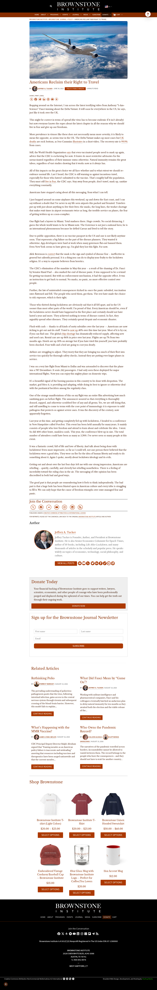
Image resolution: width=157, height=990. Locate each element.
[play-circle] (71, 933)
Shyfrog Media (147, 979)
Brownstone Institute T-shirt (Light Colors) (50, 822)
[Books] (84, 563)
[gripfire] (67, 933)
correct (51, 254)
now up (74, 330)
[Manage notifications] (6, 984)
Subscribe (79, 646)
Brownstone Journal (57, 19)
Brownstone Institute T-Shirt (81, 822)
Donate (106, 917)
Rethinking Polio (43, 678)
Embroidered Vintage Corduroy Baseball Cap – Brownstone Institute (50, 874)
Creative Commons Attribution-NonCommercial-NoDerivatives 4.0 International (33, 979)
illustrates (78, 141)
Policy (70, 19)
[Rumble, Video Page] (109, 563)
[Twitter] (92, 563)
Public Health (78, 88)
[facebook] (59, 933)
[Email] (80, 563)
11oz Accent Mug (113, 871)
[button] (51, 6)
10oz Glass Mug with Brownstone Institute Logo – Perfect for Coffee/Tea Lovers (82, 876)
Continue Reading (42, 713)
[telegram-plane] (94, 933)
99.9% (124, 141)
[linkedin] (78, 933)
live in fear (50, 181)
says (69, 152)
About (50, 917)
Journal (79, 917)
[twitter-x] (63, 933)
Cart (114, 917)
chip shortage (68, 333)
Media (87, 917)
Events (70, 917)
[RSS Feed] (88, 563)
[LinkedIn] (96, 563)
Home (42, 917)
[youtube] (75, 933)
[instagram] (82, 933)
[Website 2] (113, 563)
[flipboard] (90, 933)
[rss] (97, 933)
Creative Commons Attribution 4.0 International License (65, 513)
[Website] (105, 563)
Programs (60, 917)
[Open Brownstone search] (148, 14)
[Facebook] (101, 563)
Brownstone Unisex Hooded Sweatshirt (113, 822)
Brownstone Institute (38, 19)
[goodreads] (86, 933)
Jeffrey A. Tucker (65, 532)
